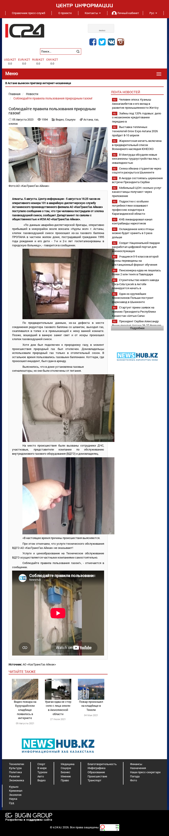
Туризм (42, 772)
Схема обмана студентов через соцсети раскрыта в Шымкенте (136, 170)
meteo (102, 30)
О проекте (65, 13)
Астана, (88, 119)
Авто (40, 776)
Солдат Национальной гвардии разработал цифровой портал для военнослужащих (136, 247)
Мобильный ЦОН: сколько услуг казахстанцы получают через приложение (136, 192)
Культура (15, 768)
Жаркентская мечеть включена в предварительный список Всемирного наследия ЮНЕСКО (137, 145)
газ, (96, 119)
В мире (42, 768)
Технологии (16, 764)
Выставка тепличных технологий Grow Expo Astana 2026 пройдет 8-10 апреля (135, 131)
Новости (32, 94)
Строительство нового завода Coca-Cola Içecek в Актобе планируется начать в (135, 284)
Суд (11, 803)
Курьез (13, 787)
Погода (135, 776)
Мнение (66, 776)
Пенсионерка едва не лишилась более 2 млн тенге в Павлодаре (136, 272)
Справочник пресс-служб (28, 13)
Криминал (15, 791)
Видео (41, 780)
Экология (15, 795)
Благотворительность (102, 764)
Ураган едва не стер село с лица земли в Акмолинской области (58, 708)
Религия (14, 776)
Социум (70, 119)
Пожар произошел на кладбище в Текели (91, 706)
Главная (14, 94)
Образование (96, 772)
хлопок (13, 124)
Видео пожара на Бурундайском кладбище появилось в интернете (25, 710)
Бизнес (65, 772)
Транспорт (94, 780)
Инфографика (96, 768)
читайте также (22, 671)
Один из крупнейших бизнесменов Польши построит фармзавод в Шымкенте (133, 298)
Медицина (67, 764)
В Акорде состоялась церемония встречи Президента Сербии (137, 180)
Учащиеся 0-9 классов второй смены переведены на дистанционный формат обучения (135, 260)
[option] (84, 83)
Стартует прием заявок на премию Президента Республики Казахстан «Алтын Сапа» (134, 311)
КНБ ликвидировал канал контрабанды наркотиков (132, 221)
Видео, (60, 119)
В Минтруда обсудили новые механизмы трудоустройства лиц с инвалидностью (136, 159)
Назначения (138, 768)
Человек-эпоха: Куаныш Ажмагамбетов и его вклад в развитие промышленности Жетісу (135, 103)
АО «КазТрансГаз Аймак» (39, 664)
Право (65, 780)
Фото (133, 780)
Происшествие (97, 776)
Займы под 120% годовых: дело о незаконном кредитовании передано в (136, 117)
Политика (15, 772)
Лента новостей (125, 92)
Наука (13, 799)
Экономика (16, 780)
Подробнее (137, 328)
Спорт (41, 764)
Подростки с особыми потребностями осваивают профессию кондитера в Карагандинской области (130, 207)
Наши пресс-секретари (145, 772)
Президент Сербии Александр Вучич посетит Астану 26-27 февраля (136, 323)
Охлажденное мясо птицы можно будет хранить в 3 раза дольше (133, 233)
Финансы (136, 764)
